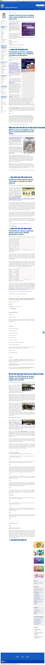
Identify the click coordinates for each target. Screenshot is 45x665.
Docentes (35, 637)
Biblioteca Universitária (37, 598)
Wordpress (15, 663)
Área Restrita (35, 9)
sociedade (26, 177)
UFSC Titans (2, 101)
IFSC (28, 127)
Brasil (3, 0)
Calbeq (2, 109)
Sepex (2, 80)
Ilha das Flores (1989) (16, 140)
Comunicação (3, 31)
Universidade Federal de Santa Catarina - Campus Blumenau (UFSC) (15, 64)
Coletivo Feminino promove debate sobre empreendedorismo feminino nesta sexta (21, 17)
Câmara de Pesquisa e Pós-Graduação (4, 66)
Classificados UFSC (36, 624)
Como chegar (3, 41)
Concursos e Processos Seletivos (3, 93)
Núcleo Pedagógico (36, 596)
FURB (26, 127)
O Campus (2, 29)
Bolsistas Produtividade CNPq (3, 69)
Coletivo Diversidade (4, 104)
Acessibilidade (33, 2)
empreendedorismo (21, 49)
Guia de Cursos (3, 23)
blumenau (10, 127)
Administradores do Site (41, 9)
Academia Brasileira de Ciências (14, 198)
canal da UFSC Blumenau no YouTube (15, 82)
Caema (2, 106)
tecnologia (29, 228)
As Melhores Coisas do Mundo (14, 528)
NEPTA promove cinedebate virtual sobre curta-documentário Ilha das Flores (21, 131)
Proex (1, 83)
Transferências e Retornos (3, 91)
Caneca (2, 107)
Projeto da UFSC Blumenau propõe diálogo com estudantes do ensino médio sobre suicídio (21, 378)
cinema (12, 177)
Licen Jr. (2, 112)
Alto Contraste (37, 2)
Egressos (2, 58)
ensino (21, 127)
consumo (15, 177)
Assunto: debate (14, 12)
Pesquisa (34, 127)
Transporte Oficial (36, 610)
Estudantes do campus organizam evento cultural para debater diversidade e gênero (21, 232)
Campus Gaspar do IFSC (13, 62)
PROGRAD (35, 603)
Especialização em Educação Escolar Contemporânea (17, 289)
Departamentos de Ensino (3, 53)
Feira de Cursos (3, 79)
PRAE (34, 604)
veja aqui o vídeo (15, 108)
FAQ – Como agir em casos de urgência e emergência (38, 619)
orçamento (25, 228)
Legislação (2, 59)
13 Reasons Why (18, 423)
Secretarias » (2, 57)
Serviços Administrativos (37, 623)
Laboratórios (2, 67)
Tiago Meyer (11, 96)
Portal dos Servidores (37, 609)
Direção (2, 30)
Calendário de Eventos (3, 33)
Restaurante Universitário (37, 597)
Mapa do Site (42, 2)
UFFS (29, 177)
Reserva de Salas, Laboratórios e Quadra (38, 583)
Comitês (2, 36)
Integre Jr (2, 99)
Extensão (22, 177)
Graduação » (2, 20)
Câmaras (2, 37)
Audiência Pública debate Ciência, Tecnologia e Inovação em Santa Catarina (21, 181)
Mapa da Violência (24, 431)
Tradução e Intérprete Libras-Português (38, 612)
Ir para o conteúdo (3, 2)
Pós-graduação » (3, 21)
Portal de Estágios (36, 593)
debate (16, 49)
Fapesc (23, 127)
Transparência (3, 40)
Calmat (2, 108)
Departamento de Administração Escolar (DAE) (38, 602)
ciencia (16, 228)
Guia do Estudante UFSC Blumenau (38, 588)
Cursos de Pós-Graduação (3, 56)
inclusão (31, 127)
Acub (1, 100)
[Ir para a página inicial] (10, 12)
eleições (17, 127)
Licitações (2, 38)
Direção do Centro (3, 51)
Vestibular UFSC (3, 88)
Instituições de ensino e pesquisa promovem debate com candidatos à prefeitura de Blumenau (21, 53)
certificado (12, 49)
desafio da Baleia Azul (14, 422)
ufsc (37, 127)
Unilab (40, 127)
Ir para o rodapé (16, 2)
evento (26, 49)
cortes (19, 228)
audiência (12, 228)
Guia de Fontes (3, 81)
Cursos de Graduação (4, 54)
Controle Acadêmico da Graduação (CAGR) (38, 590)
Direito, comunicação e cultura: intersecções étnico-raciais (15, 71)
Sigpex (2, 82)
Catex (1, 105)
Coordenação (3, 64)
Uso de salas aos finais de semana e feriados (38, 600)
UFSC (1, 22)
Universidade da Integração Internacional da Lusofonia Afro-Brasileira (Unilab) (15, 67)
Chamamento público (4, 39)
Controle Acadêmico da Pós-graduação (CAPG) (37, 592)
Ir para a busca (12, 2)
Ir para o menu (7, 2)
